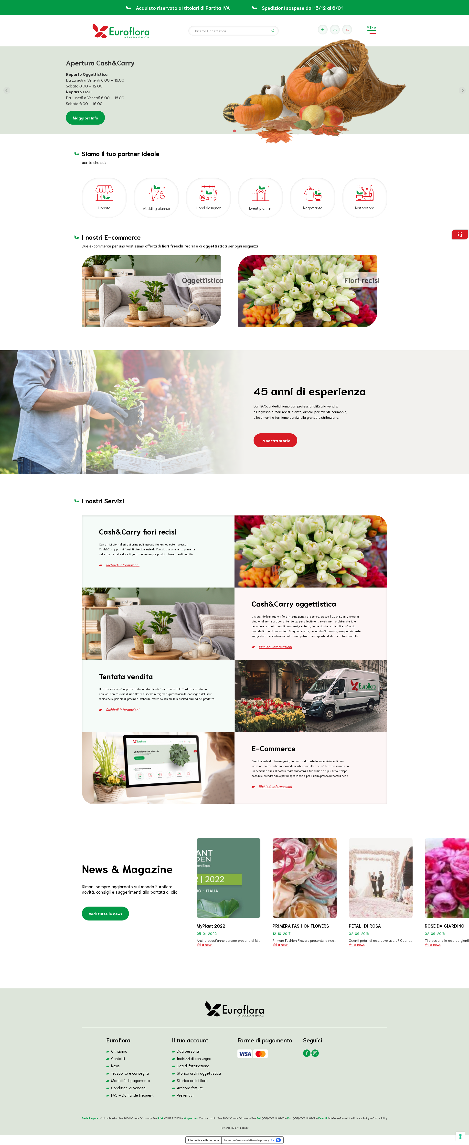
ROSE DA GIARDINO (444, 926)
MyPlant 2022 (211, 926)
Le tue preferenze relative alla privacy (246, 1140)
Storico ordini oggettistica (199, 1072)
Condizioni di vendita (128, 1087)
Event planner (260, 207)
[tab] (234, 130)
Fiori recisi (362, 279)
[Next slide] (462, 90)
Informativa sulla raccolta (203, 1140)
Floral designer (208, 207)
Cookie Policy (380, 1118)
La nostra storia (275, 440)
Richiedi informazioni (122, 565)
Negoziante (312, 207)
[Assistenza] (347, 29)
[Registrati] (323, 29)
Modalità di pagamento (130, 1080)
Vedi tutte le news (105, 913)
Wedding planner (156, 208)
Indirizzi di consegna (194, 1058)
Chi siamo (119, 1050)
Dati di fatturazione (193, 1065)
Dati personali (188, 1050)
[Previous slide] (6, 90)
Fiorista (104, 207)
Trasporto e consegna (130, 1072)
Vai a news (205, 944)
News (115, 1065)
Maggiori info (85, 117)
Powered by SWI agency (234, 1127)
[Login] (335, 29)
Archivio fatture (190, 1087)
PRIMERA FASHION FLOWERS (301, 926)
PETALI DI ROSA (365, 926)
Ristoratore (364, 207)
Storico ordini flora (192, 1080)
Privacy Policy (361, 1118)
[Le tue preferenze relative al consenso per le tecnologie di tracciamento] (460, 1136)
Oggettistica (203, 279)
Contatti (118, 1058)
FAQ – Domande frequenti (132, 1094)
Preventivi (185, 1094)
